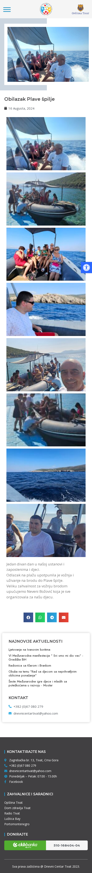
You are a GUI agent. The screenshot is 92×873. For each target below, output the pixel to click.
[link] (86, 267)
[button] (28, 617)
